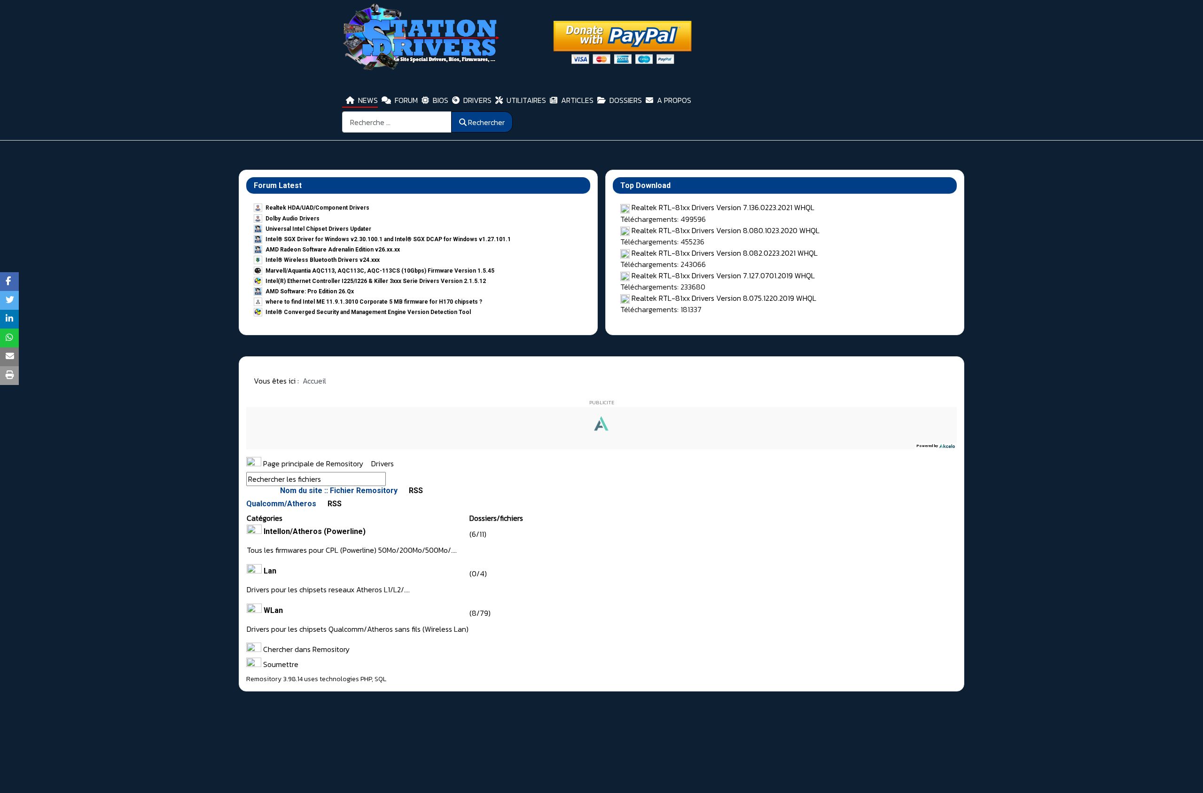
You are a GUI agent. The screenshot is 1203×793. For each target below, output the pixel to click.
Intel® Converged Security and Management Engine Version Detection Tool (368, 312)
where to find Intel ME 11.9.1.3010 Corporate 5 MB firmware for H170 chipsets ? (374, 301)
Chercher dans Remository (305, 649)
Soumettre (279, 664)
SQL (380, 679)
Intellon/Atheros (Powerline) (315, 531)
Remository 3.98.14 (274, 679)
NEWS (368, 100)
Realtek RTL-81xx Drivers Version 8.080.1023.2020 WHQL (726, 230)
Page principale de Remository (312, 463)
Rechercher (486, 122)
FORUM (406, 100)
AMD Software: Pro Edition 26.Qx (310, 291)
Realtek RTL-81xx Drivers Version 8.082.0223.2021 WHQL (725, 253)
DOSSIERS (625, 100)
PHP (366, 679)
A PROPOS (674, 100)
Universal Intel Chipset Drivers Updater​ (318, 229)
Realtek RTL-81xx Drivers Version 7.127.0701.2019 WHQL (723, 275)
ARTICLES (577, 100)
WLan (273, 610)
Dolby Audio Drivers (293, 218)
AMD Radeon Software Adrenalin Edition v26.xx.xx (333, 249)
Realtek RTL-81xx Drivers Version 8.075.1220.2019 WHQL (724, 298)
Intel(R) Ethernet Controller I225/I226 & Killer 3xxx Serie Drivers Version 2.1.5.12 (376, 281)
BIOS (440, 100)
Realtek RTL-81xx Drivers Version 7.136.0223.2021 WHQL (723, 207)
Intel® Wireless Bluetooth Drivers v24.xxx (323, 260)
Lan (270, 570)
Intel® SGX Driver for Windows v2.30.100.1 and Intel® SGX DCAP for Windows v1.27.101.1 (388, 239)
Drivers (382, 463)
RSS (415, 490)
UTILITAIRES (526, 100)
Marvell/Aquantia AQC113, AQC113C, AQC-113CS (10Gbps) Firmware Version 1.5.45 (380, 270)
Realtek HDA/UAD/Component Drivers (317, 207)
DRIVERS (477, 100)
